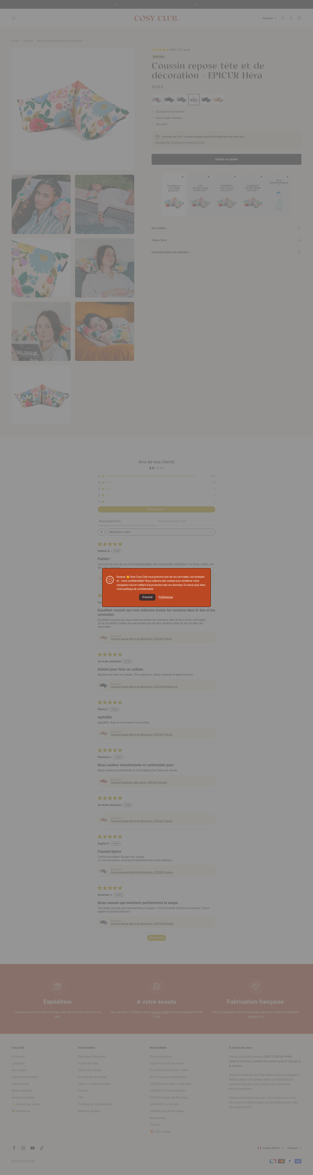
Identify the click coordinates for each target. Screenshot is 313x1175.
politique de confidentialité (138, 589)
